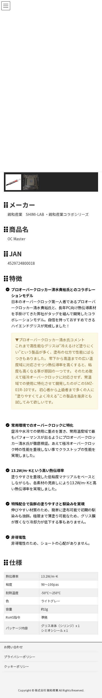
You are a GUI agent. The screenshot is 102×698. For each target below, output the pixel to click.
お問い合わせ (13, 647)
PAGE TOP (94, 672)
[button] (13, 182)
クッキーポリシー (16, 666)
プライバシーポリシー (19, 656)
